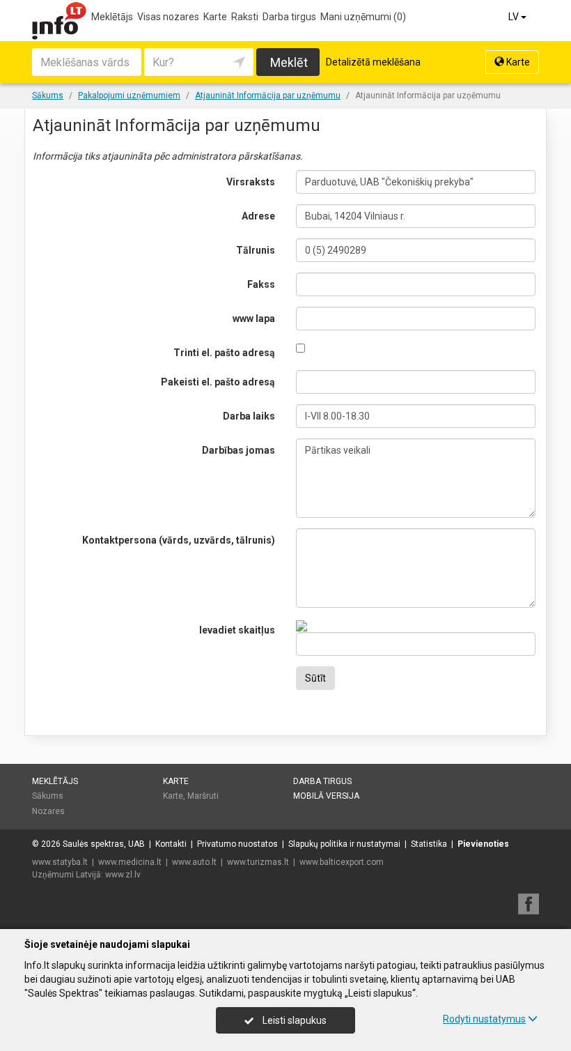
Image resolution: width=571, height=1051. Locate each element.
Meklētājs (112, 16)
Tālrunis (255, 250)
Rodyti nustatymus (484, 1019)
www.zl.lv (123, 875)
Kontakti (171, 844)
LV (514, 16)
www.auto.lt (194, 862)
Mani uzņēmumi (363, 16)
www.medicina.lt (130, 862)
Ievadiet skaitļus (237, 630)
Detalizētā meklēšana (373, 62)
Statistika (429, 844)
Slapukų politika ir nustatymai (344, 844)
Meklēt (289, 62)
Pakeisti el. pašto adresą (218, 382)
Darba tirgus (289, 16)
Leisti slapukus (293, 1020)
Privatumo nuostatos (237, 844)
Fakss (261, 284)
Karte (215, 16)
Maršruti (203, 796)
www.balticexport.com (341, 862)
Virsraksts (250, 181)
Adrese (258, 216)
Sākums (47, 796)
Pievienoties (483, 844)
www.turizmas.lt (258, 862)
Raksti (244, 16)
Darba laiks (249, 416)
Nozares (48, 811)
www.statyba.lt (60, 862)
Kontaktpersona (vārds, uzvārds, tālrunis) (178, 540)
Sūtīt (315, 678)
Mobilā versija (326, 796)
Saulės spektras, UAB (104, 844)
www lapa (254, 318)
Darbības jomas (238, 450)
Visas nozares (168, 16)
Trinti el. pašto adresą (224, 352)
